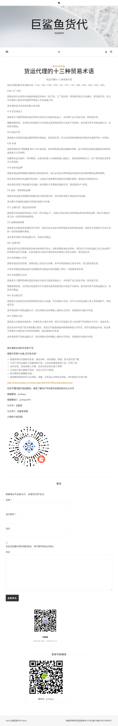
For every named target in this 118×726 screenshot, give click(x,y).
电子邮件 (11, 514)
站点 (8, 528)
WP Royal (22, 720)
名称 (9, 499)
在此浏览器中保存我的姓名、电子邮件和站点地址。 (30, 546)
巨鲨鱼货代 (59, 24)
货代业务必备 (59, 66)
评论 (8, 552)
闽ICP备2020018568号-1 (102, 720)
